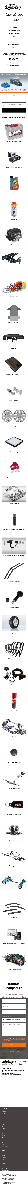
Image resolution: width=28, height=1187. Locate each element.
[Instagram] (17, 60)
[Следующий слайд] (27, 83)
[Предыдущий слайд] (1, 83)
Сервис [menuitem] (14, 36)
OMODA (7, 54)
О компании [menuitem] (14, 27)
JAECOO (11, 54)
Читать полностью (12, 1185)
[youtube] (13, 60)
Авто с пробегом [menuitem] (14, 33)
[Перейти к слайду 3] (14, 95)
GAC (18, 54)
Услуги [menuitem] (14, 39)
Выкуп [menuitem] (14, 47)
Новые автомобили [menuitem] (14, 30)
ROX (25, 54)
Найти (14, 110)
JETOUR (22, 54)
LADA (2, 54)
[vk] (10, 60)
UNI (15, 54)
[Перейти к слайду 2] (13, 95)
